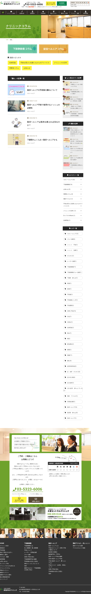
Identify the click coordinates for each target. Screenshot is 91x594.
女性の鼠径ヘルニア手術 (55, 558)
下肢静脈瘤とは (28, 545)
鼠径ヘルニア (53, 543)
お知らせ (27, 68)
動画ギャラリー (4, 572)
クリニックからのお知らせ (7, 565)
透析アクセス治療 (78, 545)
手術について (28, 550)
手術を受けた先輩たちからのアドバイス (35, 63)
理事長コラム (14, 68)
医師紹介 (32, 13)
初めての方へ (53, 13)
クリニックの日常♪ (68, 210)
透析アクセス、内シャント (81, 543)
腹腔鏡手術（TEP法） (55, 554)
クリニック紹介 (11, 13)
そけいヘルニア (67, 179)
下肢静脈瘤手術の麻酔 (30, 559)
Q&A (25, 565)
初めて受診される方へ (6, 552)
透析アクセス (67, 199)
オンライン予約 (4, 563)
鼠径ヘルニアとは (53, 545)
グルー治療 (27, 554)
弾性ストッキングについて (31, 563)
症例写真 (12, 63)
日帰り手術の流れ (29, 557)
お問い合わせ (3, 561)
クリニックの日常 (60, 63)
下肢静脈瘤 (66, 184)
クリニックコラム (5, 568)
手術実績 (43, 13)
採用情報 (85, 13)
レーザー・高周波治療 (30, 552)
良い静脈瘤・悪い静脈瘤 (31, 548)
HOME (2, 543)
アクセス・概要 (75, 13)
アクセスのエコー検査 (79, 548)
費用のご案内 (64, 13)
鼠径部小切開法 (53, 552)
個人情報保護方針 (5, 577)
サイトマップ (3, 579)
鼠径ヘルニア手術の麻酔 (55, 556)
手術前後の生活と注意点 (31, 561)
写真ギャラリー (4, 570)
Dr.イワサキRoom (68, 215)
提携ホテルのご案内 (5, 574)
